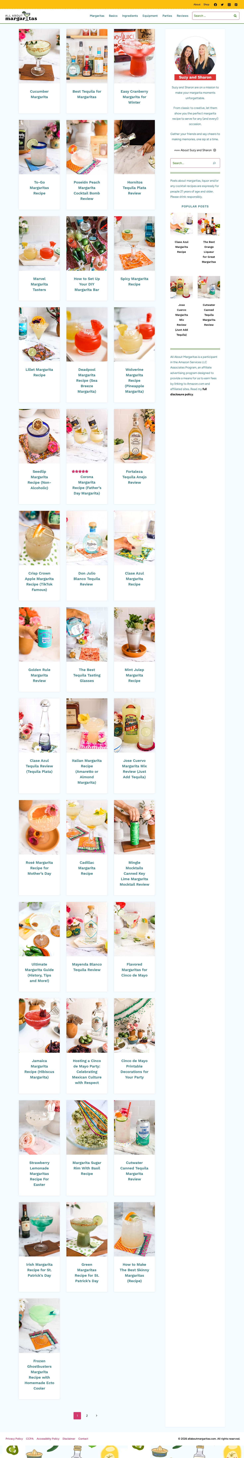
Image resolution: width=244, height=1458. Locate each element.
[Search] (214, 163)
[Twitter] (222, 5)
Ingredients (130, 16)
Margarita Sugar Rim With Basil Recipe (87, 1168)
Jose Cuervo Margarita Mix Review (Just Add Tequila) (181, 319)
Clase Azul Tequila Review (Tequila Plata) (39, 766)
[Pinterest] (236, 5)
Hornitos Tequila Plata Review (134, 187)
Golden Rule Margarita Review (39, 675)
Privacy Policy (14, 1438)
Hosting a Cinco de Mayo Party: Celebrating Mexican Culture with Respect (87, 1072)
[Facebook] (215, 5)
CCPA (30, 1438)
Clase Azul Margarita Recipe (134, 578)
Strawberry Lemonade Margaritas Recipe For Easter (39, 1174)
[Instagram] (229, 5)
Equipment (150, 16)
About (197, 4)
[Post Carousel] (181, 224)
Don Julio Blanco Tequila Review (87, 578)
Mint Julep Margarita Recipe (134, 675)
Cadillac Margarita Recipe (86, 868)
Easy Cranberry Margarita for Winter (134, 96)
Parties (167, 16)
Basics (113, 16)
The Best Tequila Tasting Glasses (86, 675)
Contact (83, 1438)
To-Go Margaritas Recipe (39, 187)
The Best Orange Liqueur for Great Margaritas (209, 251)
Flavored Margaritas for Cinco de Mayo (134, 969)
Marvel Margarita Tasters (39, 284)
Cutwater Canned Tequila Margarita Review (209, 314)
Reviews (182, 16)
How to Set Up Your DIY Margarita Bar (87, 284)
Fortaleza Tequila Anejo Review (134, 477)
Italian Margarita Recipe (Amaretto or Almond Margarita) (87, 772)
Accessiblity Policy (48, 1438)
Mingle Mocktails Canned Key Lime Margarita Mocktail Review (134, 873)
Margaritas (97, 16)
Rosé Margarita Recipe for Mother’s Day (39, 868)
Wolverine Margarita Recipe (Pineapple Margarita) (134, 380)
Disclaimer (69, 1438)
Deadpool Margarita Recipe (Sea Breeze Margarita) (86, 380)
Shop (206, 4)
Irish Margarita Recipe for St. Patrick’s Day (39, 1269)
